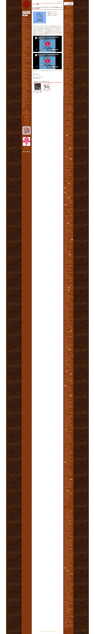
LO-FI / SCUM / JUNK (26, 89)
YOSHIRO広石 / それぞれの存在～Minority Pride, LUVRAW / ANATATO (68, 484)
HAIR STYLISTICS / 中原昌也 (26, 78)
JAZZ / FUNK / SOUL (26, 49)
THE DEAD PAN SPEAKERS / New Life (68, 172)
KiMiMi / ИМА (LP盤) (68, 215)
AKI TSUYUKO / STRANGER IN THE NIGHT (67, 44)
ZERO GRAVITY (25, 84)
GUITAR (24, 62)
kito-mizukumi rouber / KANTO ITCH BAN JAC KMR (68, 432)
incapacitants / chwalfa (68, 295)
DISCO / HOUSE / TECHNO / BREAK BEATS (26, 30)
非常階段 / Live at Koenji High (68, 168)
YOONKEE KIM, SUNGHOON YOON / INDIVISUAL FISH (68, 435)
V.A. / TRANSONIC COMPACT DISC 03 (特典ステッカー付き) (68, 394)
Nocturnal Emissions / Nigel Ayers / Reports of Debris (68, 391)
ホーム (33, 3)
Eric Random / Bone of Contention (68, 342)
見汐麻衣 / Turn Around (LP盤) (68, 249)
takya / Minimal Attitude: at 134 (68, 32)
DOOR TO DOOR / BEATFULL (67, 37)
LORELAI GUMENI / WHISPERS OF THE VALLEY (68, 227)
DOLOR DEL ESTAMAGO (24, 91)
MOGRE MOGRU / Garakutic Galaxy (67, 499)
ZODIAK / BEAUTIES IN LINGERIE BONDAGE (68, 416)
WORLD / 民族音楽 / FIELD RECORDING (26, 43)
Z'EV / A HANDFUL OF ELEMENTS (68, 307)
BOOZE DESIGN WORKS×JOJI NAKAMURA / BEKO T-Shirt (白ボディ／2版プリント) (68, 82)
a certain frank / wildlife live (68, 354)
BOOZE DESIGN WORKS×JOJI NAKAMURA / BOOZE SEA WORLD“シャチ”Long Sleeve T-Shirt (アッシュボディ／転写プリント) (68, 88)
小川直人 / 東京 (67, 330)
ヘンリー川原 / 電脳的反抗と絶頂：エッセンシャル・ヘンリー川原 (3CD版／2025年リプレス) (68, 383)
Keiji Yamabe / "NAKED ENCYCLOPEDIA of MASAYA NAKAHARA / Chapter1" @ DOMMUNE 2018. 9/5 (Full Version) (68, 472)
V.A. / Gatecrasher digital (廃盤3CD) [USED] (68, 532)
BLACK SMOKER (26, 86)
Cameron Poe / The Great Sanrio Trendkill (68, 131)
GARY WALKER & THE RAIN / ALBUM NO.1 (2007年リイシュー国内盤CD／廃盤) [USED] (68, 584)
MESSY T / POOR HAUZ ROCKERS (67, 158)
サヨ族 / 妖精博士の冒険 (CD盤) (68, 30)
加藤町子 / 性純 (67, 250)
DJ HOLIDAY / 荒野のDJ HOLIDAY (68, 161)
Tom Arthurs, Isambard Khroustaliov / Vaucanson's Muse (68, 413)
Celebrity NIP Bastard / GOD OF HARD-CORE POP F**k (68, 367)
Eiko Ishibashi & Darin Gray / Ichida (68, 400)
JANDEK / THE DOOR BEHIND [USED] (68, 525)
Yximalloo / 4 (67, 455)
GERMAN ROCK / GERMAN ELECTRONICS (26, 70)
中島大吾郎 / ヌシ (68, 46)
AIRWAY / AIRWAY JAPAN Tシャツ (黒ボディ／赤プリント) (68, 147)
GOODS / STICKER (26, 103)
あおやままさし (25, 64)
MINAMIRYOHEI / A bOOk (68, 443)
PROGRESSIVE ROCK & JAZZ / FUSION (26, 37)
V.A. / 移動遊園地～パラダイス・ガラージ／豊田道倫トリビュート (68, 333)
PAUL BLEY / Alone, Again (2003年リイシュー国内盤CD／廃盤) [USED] (68, 553)
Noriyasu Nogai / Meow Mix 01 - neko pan (68, 138)
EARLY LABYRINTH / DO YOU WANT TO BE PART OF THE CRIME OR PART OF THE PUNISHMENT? (68, 494)
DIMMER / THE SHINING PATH (67, 275)
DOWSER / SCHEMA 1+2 (68, 206)
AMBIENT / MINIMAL (26, 61)
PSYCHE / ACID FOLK (27, 34)
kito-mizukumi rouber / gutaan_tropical (68, 410)
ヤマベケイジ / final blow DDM (67, 476)
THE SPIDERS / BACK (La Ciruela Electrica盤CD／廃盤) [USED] (68, 549)
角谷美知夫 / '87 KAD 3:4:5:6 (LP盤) (68, 349)
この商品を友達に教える (39, 77)
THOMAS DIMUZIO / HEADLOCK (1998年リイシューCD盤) (68, 266)
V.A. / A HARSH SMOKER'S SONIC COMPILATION (67, 448)
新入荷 (24, 17)
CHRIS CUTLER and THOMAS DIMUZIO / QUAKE (68, 270)
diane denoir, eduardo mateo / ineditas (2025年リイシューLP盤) (68, 257)
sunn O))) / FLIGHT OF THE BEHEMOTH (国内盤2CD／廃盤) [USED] (68, 573)
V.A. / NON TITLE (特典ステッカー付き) (68, 373)
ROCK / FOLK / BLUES (27, 35)
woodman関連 (25, 80)
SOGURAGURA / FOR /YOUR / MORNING (68, 122)
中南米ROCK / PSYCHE (27, 41)
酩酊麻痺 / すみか (68, 386)
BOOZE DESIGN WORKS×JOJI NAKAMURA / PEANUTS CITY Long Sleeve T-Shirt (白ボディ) (68, 95)
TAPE (24, 106)
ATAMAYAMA (25, 92)
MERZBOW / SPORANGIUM (66, 313)
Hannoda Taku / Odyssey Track (68, 501)
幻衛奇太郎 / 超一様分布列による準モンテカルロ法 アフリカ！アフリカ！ (68, 155)
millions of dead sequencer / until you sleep (68, 254)
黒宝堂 (24, 104)
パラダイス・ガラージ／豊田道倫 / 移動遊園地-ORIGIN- (68, 336)
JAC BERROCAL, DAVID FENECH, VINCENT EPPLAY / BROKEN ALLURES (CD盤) (68, 300)
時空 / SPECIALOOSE (26, 96)
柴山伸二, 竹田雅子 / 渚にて (68, 264)
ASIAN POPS (25, 56)
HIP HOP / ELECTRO (26, 57)
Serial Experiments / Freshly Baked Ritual (67, 252)
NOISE (24, 71)
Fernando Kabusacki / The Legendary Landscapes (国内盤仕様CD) (68, 286)
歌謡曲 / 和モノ (25, 55)
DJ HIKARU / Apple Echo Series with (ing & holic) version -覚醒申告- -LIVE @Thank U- (68, 115)
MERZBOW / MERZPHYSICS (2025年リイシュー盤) (68, 319)
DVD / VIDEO (25, 98)
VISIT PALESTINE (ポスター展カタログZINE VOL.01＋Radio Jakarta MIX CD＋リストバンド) (68, 439)
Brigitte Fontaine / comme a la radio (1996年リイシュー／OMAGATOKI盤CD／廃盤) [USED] (68, 557)
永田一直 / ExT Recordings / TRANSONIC (26, 83)
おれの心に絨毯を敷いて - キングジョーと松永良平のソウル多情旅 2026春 (68, 203)
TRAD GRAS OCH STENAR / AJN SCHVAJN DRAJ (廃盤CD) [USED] (68, 540)
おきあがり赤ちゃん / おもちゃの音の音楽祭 (68, 451)
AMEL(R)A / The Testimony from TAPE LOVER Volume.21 (67, 459)
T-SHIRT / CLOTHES (26, 100)
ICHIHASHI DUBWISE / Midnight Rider (68, 408)
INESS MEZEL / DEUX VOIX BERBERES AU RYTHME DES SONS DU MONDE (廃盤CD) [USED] (68, 516)
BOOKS (24, 99)
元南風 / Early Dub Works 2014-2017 (68, 340)
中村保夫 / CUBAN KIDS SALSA (67, 141)
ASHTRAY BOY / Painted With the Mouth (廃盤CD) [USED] (68, 520)
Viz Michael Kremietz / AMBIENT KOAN (68, 388)
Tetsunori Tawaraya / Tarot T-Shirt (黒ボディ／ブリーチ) (68, 103)
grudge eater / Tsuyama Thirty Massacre (68, 185)
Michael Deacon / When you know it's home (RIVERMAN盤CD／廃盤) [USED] (68, 529)
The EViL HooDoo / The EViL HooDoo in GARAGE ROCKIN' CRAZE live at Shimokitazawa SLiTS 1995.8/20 (68, 221)
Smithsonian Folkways (26, 45)
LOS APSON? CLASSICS (24, 27)
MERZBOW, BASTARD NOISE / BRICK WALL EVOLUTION (68, 309)
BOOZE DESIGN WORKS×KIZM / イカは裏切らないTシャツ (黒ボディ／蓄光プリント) (68, 72)
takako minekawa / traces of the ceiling (68, 376)
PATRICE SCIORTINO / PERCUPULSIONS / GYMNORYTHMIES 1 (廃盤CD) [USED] (68, 561)
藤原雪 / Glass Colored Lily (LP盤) (68, 427)
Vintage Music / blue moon (27, 44)
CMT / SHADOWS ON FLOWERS (68, 293)
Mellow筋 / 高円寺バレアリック (26, 24)
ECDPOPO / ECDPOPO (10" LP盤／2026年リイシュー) (68, 134)
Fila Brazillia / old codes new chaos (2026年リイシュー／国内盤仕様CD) (68, 190)
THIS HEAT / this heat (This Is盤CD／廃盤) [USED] (68, 570)
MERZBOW (25, 76)
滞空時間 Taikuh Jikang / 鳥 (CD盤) (68, 362)
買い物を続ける (37, 78)
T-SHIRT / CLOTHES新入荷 (26, 22)
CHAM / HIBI (67, 294)
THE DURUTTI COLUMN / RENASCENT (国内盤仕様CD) (68, 20)
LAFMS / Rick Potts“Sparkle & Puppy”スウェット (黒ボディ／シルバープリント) (68, 182)
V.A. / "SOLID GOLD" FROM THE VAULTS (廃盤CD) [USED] (68, 616)
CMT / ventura (67, 291)
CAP (23, 101)
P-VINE (36, 74)
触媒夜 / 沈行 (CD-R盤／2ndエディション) (68, 239)
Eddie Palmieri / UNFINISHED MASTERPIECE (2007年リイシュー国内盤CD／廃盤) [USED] (68, 608)
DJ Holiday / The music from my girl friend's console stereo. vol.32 (68, 236)
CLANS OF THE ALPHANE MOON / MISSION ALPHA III (67, 419)
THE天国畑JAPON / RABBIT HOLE (68, 347)
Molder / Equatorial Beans (69, 224)
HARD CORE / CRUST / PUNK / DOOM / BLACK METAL (26, 67)
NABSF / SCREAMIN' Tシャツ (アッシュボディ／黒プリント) (68, 143)
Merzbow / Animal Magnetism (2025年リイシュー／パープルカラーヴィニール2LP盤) (68, 323)
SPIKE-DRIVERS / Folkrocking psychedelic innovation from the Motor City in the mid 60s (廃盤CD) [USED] (68, 545)
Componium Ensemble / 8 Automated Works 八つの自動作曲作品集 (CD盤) (68, 378)
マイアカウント (60, 1)
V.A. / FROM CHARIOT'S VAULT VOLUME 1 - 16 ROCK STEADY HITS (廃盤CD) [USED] (68, 621)
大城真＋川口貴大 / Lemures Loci (67, 398)
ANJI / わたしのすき (68, 162)
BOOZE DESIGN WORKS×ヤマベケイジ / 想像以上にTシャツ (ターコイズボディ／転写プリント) (68, 66)
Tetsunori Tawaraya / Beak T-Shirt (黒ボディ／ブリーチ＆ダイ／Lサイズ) (68, 99)
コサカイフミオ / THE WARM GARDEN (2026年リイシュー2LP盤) (68, 209)
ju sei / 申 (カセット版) (68, 136)
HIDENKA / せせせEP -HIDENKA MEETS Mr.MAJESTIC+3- (68, 422)
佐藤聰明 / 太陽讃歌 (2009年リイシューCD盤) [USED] (68, 603)
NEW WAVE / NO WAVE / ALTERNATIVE (26, 32)
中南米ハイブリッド (26, 38)
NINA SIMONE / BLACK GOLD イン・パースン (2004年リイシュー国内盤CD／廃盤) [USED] (68, 595)
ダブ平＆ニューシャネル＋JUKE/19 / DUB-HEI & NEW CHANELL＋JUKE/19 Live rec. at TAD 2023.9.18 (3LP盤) (68, 61)
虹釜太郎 (24, 94)
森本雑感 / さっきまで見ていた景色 (68, 230)
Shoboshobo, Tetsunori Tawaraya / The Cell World (68, 108)
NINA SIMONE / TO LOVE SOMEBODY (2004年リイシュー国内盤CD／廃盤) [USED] (68, 600)
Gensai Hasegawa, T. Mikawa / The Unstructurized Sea (68, 213)
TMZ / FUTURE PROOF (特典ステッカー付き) (68, 246)
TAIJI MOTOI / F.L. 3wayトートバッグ (68, 178)
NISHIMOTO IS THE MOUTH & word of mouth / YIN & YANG (68, 232)
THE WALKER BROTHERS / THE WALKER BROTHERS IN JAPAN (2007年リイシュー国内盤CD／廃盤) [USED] (68, 578)
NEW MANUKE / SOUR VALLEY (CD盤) (68, 357)
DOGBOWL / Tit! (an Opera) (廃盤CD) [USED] (68, 523)
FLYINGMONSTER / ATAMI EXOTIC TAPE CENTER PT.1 (68, 49)
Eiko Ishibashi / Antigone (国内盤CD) (68, 364)
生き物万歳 (25, 48)
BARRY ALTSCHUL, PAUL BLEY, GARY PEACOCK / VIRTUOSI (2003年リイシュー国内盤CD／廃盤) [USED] (68, 590)
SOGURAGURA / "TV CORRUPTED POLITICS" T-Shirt (68, 125)
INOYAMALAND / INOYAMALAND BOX (68, 359)
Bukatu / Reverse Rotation (69, 461)
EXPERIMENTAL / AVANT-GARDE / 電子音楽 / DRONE (26, 74)
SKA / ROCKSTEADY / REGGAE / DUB (26, 59)
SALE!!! (24, 107)
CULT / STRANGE (26, 87)
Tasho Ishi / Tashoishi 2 (68, 326)
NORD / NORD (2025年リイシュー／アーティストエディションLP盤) (68, 279)
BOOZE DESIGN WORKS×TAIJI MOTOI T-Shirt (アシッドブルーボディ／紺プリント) (68, 76)
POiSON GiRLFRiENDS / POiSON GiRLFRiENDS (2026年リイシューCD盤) (68, 23)
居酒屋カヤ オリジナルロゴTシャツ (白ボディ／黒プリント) (68, 164)
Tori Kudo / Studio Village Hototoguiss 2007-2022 (68, 454)
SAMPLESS (25, 97)
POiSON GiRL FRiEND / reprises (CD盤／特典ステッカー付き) (68, 27)
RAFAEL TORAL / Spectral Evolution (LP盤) (68, 260)
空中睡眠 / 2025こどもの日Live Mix (68, 217)
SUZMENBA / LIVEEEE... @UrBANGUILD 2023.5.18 (68, 504)
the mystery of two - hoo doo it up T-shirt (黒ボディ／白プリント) (68, 175)
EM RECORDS (25, 85)
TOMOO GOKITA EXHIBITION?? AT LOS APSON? (68, 487)
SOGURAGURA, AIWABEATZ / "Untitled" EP (68, 119)
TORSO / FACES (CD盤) (69, 355)
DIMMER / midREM (68, 277)
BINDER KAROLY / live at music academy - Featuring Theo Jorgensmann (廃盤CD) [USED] (68, 511)
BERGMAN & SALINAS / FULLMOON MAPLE (68, 402)
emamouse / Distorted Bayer (68, 466)
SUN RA (24, 50)
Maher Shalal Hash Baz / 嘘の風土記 (68, 289)
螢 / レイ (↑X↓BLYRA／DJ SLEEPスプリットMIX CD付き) (68, 328)
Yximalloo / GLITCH (68, 456)
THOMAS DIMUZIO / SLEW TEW (68, 273)
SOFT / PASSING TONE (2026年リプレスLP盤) (68, 242)
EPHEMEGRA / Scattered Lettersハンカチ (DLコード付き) (68, 111)
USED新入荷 (25, 20)
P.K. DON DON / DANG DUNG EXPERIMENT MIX (68, 370)
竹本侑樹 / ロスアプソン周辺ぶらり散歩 (68, 479)
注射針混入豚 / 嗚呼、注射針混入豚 (68, 170)
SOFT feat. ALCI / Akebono (67, 244)
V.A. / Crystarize (67, 444)
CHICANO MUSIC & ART (26, 52)
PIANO (24, 63)
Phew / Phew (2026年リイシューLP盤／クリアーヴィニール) (68, 56)
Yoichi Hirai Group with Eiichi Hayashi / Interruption (68, 344)
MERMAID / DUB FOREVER (67, 197)
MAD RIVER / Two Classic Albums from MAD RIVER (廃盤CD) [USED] (68, 565)
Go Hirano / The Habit (68, 284)
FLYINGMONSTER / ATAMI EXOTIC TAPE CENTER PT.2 (68, 52)
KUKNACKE (25, 79)
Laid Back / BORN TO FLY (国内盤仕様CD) (68, 39)
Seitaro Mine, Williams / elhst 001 (68, 351)
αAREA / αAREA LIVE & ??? (68, 429)
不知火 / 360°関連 (26, 93)
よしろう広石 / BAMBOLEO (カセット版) (68, 481)
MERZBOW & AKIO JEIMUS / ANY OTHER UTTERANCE (68, 315)
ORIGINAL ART (25, 105)
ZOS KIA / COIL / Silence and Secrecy (68, 305)
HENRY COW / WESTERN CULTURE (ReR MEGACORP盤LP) (68, 405)
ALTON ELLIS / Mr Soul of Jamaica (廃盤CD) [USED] (68, 613)
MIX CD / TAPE (25, 28)
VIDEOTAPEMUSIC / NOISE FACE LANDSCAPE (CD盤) (68, 194)
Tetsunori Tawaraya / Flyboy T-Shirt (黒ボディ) (68, 106)
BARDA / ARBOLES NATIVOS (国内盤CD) (68, 42)
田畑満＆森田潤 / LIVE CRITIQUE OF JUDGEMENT (68, 150)
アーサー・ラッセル (48, 25)
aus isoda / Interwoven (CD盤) (68, 282)
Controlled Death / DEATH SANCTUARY (68, 199)
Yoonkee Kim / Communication (67, 468)
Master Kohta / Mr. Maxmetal (67, 35)
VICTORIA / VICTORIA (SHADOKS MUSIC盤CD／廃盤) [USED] (68, 626)
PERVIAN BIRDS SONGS (67, 491)
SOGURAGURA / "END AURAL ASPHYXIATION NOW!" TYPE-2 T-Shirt (68, 128)
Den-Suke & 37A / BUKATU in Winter (67, 464)
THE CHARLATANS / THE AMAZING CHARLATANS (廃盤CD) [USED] (68, 536)
